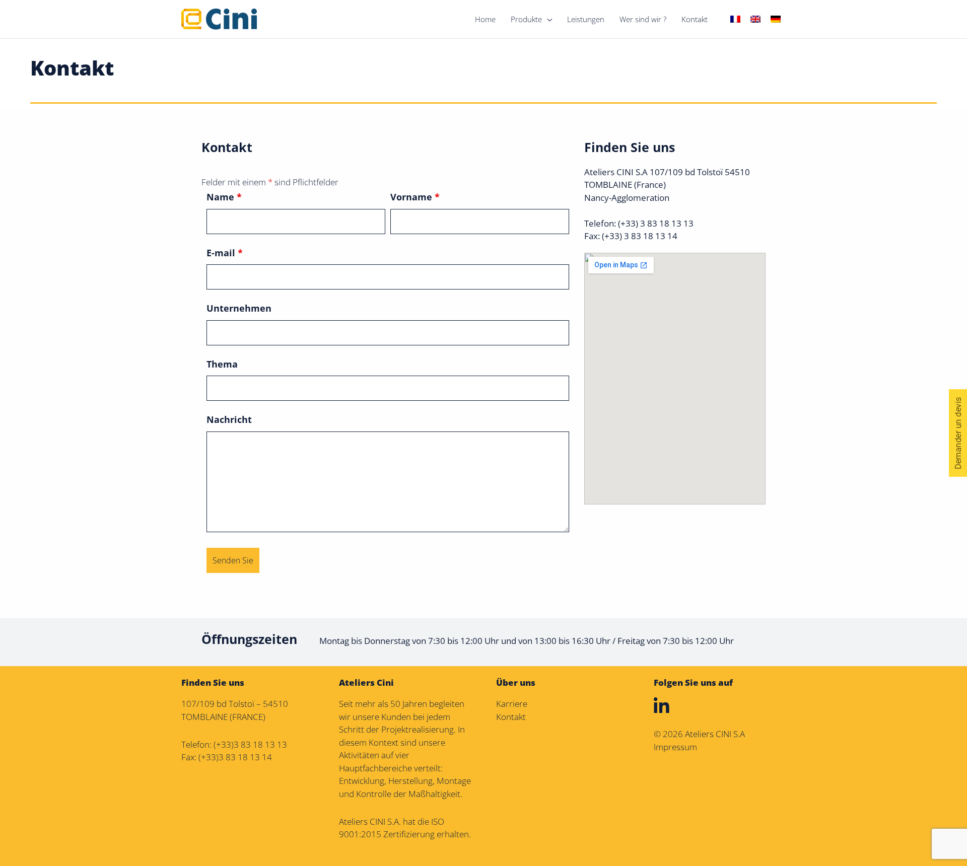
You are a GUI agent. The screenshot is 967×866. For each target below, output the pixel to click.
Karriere (511, 703)
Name (224, 197)
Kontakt (511, 717)
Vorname (415, 197)
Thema (222, 364)
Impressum (675, 747)
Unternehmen (238, 308)
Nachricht (229, 419)
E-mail (224, 253)
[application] (547, 19)
